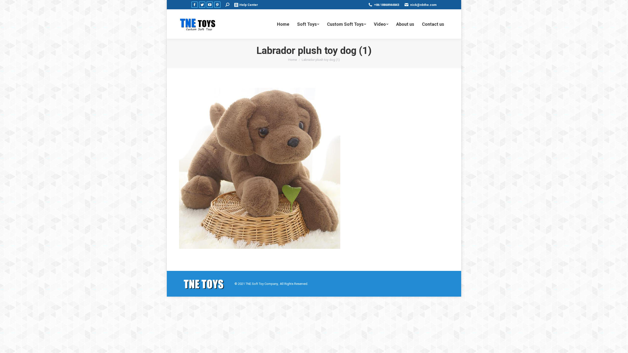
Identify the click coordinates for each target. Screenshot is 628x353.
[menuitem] (283, 24)
